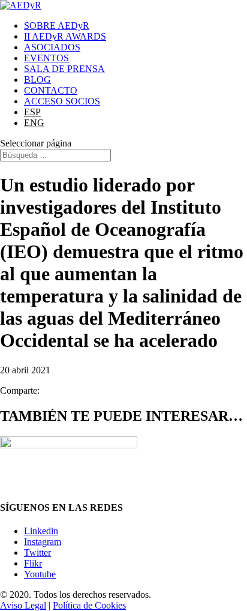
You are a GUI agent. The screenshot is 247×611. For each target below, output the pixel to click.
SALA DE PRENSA (64, 69)
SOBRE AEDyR (56, 25)
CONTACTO (50, 90)
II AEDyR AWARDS (65, 36)
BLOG (37, 79)
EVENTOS (46, 58)
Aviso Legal (23, 605)
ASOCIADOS (52, 47)
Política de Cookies (89, 605)
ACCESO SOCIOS (62, 101)
